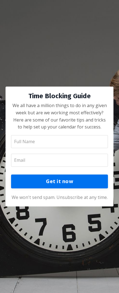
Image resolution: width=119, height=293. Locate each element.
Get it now (59, 181)
